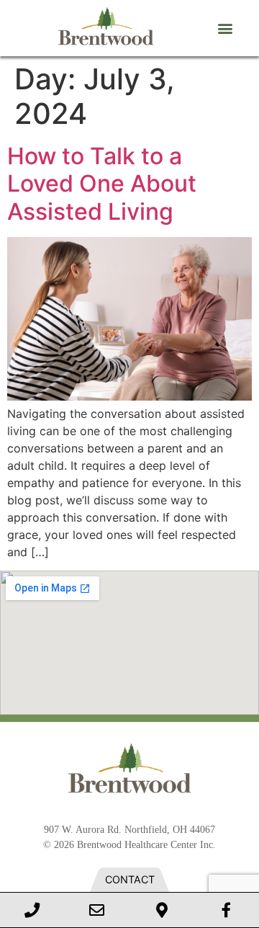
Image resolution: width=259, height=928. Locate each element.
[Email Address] (97, 910)
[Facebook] (226, 910)
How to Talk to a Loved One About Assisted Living (101, 184)
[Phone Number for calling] (32, 910)
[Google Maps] (162, 910)
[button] (225, 28)
